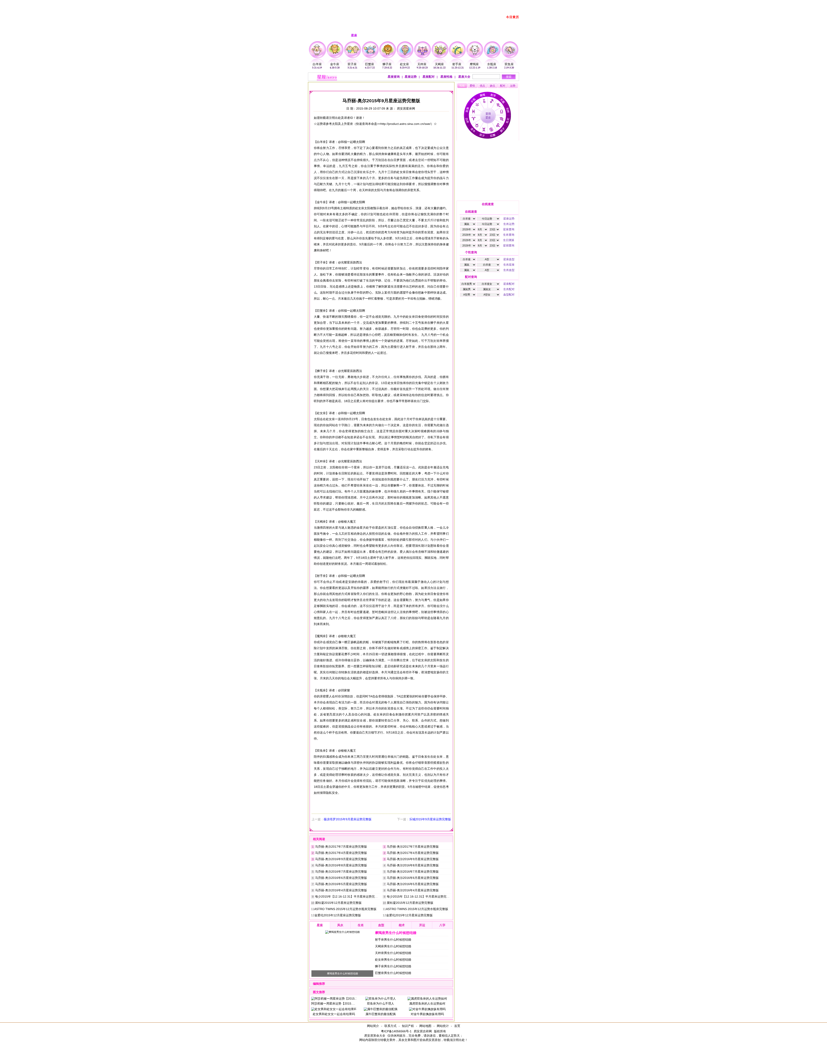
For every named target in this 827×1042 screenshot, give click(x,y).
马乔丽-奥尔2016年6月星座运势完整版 (341, 877)
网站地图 (425, 1026)
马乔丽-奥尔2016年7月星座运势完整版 (341, 871)
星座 (345, 85)
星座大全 (463, 76)
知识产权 (408, 1026)
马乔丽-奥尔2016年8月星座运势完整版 (341, 865)
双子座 (352, 64)
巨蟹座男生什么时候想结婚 (393, 973)
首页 (457, 1026)
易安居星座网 (406, 108)
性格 (462, 85)
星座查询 (394, 76)
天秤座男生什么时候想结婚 (393, 953)
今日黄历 (512, 17)
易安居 (331, 85)
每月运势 (377, 85)
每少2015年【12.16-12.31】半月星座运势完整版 (348, 896)
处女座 (404, 64)
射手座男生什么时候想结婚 (393, 939)
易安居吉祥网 (423, 1031)
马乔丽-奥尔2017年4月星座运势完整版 (341, 853)
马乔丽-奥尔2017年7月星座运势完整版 (341, 846)
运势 (512, 85)
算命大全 (379, 1035)
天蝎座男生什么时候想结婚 (393, 946)
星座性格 (446, 76)
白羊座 (317, 64)
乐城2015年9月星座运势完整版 (430, 819)
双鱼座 (509, 64)
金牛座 (334, 64)
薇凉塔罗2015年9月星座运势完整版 (348, 819)
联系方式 (390, 1026)
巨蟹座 (369, 64)
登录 (469, 2)
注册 (459, 2)
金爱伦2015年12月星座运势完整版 (337, 915)
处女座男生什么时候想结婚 (393, 959)
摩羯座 (474, 64)
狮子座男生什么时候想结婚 (393, 966)
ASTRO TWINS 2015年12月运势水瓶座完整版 (345, 909)
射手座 (456, 64)
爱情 (472, 85)
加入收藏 (496, 2)
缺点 (492, 85)
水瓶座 (491, 64)
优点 (482, 85)
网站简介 (373, 1026)
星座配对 (428, 76)
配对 (502, 85)
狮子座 (387, 64)
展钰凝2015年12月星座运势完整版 (338, 902)
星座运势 (411, 76)
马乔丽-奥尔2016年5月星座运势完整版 (341, 884)
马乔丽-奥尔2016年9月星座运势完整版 (341, 859)
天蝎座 (439, 64)
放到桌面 (481, 2)
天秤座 (421, 64)
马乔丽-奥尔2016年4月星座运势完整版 (341, 890)
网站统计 (443, 1026)
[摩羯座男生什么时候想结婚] (342, 932)
